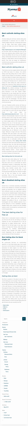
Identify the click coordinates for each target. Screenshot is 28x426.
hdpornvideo (6, 305)
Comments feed (8, 417)
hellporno (5, 307)
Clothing (5, 352)
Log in (5, 412)
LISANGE (6, 385)
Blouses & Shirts (8, 354)
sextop (4, 308)
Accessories (5, 324)
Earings (6, 364)
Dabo (5, 378)
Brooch (6, 362)
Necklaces (7, 369)
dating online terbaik (21, 140)
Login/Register (15, 4)
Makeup (5, 339)
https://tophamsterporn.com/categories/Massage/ (14, 49)
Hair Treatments (8, 336)
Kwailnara (6, 383)
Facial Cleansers (8, 346)
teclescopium (6, 310)
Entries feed (7, 415)
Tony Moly (6, 390)
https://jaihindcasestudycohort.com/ (10, 114)
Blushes (5, 329)
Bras (6, 356)
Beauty (4, 327)
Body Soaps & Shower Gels (9, 331)
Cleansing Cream (9, 344)
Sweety (5, 388)
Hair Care (5, 334)
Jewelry (5, 359)
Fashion (4, 350)
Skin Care (5, 342)
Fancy (7, 366)
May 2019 (6, 407)
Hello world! (6, 396)
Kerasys (6, 380)
